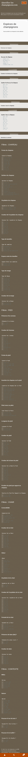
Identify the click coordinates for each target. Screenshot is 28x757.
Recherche (14, 755)
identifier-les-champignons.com (9, 3)
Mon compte (4, 755)
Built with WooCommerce (14, 752)
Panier (21, 754)
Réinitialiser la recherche (6, 137)
